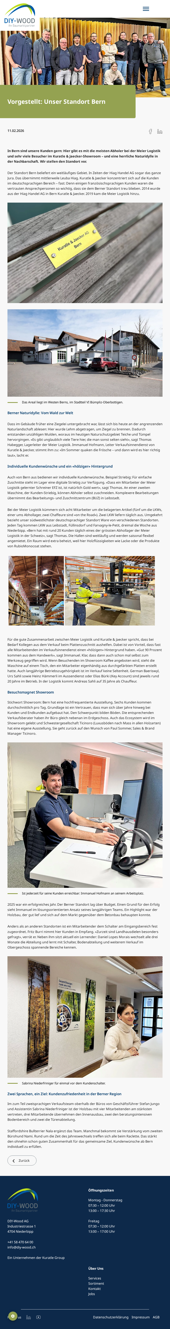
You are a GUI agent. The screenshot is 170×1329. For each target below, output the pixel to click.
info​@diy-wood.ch (21, 1247)
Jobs (91, 1294)
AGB (156, 1317)
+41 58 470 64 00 (20, 1242)
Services (94, 1278)
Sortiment (96, 1283)
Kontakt (94, 1288)
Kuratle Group (53, 1257)
